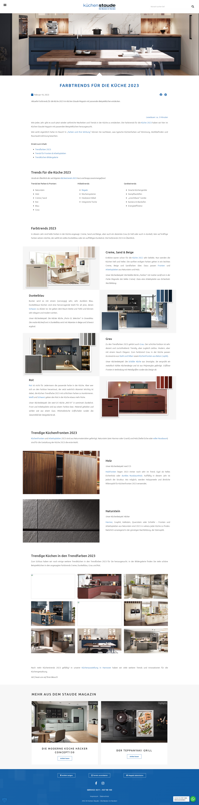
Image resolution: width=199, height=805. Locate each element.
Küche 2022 (137, 257)
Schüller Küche (134, 361)
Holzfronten (111, 471)
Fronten (162, 265)
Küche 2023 (146, 122)
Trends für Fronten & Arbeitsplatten (50, 153)
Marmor (109, 522)
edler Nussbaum (160, 438)
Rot (31, 385)
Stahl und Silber (126, 356)
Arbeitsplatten (112, 269)
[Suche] (192, 6)
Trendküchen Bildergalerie (46, 157)
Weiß (31, 397)
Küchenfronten (37, 438)
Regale (85, 190)
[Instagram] (103, 783)
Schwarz (33, 308)
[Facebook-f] (96, 783)
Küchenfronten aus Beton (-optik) (153, 356)
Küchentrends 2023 (69, 178)
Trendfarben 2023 (43, 149)
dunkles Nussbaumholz (132, 475)
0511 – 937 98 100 (104, 790)
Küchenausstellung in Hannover (96, 667)
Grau (142, 344)
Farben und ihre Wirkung (79, 132)
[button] (5, 5)
